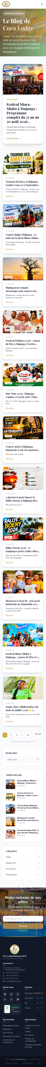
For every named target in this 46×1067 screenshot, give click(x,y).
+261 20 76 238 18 (11, 975)
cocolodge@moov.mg (13, 981)
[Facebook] (5, 994)
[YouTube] (18, 999)
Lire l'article (12, 138)
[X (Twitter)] (18, 994)
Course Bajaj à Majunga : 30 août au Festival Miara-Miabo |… (22, 238)
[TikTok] (11, 999)
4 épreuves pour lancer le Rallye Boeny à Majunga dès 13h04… (21, 500)
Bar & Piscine (8, 1033)
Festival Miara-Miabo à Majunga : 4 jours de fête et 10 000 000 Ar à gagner (23, 657)
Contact (28, 1031)
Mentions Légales (12, 1063)
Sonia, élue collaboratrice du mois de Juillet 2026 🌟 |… (22, 708)
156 (28, 735)
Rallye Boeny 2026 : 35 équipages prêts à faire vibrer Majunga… (22, 551)
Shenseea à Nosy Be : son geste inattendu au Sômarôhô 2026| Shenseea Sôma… (23, 604)
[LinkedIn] (5, 999)
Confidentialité (28, 1063)
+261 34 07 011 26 (11, 973)
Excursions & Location (11, 1036)
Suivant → (38, 735)
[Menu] (42, 4)
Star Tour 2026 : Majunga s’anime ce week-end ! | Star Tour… (21, 397)
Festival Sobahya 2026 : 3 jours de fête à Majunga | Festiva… (23, 342)
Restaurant (7, 1029)
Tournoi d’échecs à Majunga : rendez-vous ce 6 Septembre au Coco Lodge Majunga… (22, 185)
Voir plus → (10, 196)
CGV (38, 1063)
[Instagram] (11, 994)
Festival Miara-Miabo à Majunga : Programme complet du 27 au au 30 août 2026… (23, 113)
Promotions (29, 1035)
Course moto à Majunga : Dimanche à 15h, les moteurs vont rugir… (22, 450)
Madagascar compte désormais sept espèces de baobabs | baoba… (21, 291)
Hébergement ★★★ (11, 1026)
